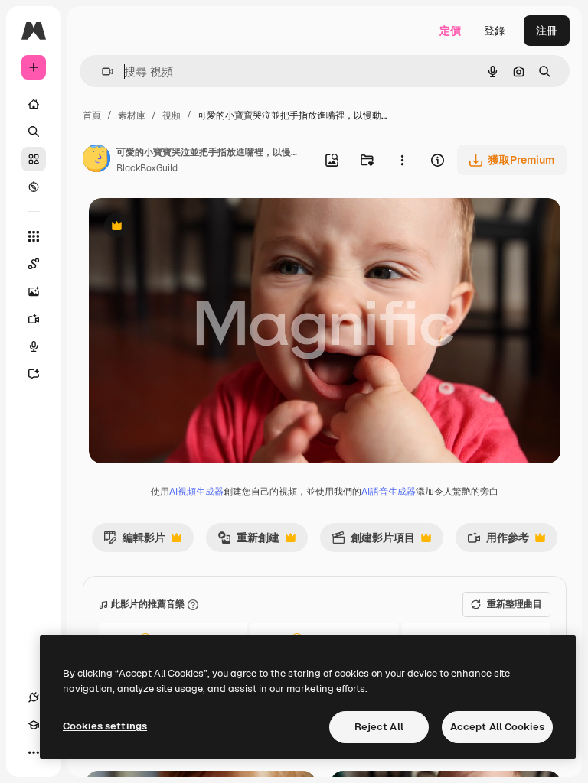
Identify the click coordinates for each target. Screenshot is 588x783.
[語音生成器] (33, 346)
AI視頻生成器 (196, 492)
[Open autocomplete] (101, 71)
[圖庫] (33, 159)
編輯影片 (134, 541)
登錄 (494, 30)
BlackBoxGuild (147, 168)
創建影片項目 (373, 541)
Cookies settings (105, 726)
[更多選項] (402, 160)
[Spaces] (33, 264)
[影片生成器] (33, 319)
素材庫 (131, 115)
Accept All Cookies (497, 726)
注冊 (546, 30)
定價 (450, 30)
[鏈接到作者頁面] (96, 161)
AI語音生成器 (388, 492)
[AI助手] (33, 374)
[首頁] (33, 104)
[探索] (33, 186)
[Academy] (33, 725)
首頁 (92, 115)
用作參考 (498, 541)
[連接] (33, 697)
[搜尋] (33, 131)
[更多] (33, 752)
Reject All (378, 726)
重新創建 (248, 541)
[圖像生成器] (33, 291)
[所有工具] (33, 236)
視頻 (171, 115)
